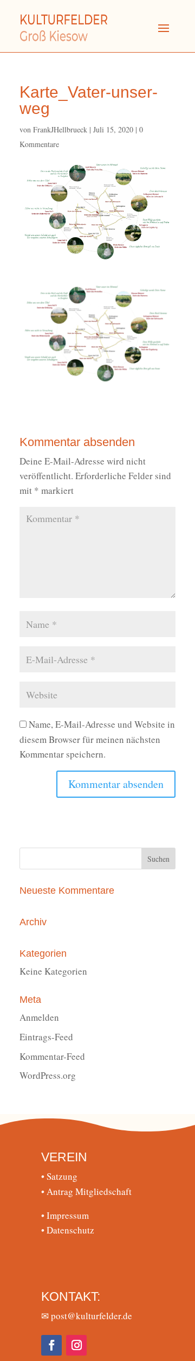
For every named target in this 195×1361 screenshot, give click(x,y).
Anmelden (39, 1017)
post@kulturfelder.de (91, 1315)
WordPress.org (48, 1075)
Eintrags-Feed (46, 1037)
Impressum (65, 1215)
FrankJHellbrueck (60, 129)
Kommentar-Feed (52, 1056)
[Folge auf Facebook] (51, 1345)
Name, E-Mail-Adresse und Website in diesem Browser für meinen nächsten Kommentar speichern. (97, 739)
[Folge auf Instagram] (76, 1345)
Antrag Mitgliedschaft (86, 1191)
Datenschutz (67, 1230)
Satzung (59, 1176)
